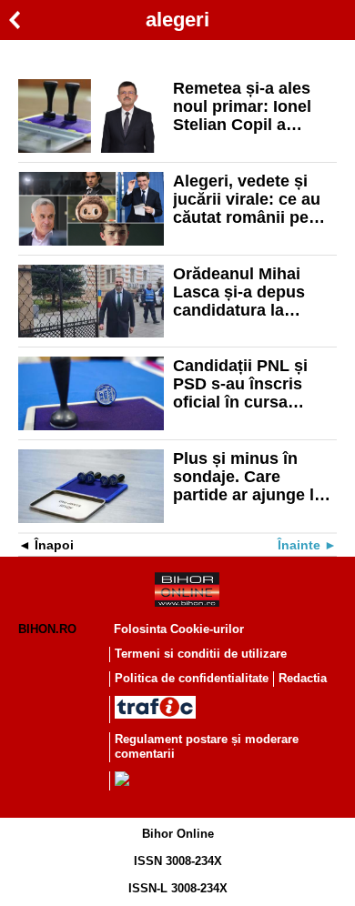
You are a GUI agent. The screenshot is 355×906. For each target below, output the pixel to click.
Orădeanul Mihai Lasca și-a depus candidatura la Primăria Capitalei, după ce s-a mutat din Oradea (244, 292)
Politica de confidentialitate (192, 678)
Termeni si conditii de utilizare (201, 653)
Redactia (303, 678)
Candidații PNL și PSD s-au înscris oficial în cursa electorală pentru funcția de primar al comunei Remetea (248, 384)
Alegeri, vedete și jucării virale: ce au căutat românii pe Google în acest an (246, 199)
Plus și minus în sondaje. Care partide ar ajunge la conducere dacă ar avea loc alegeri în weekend (248, 476)
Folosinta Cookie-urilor (179, 629)
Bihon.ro (47, 629)
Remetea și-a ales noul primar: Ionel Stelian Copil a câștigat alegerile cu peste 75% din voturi (252, 106)
